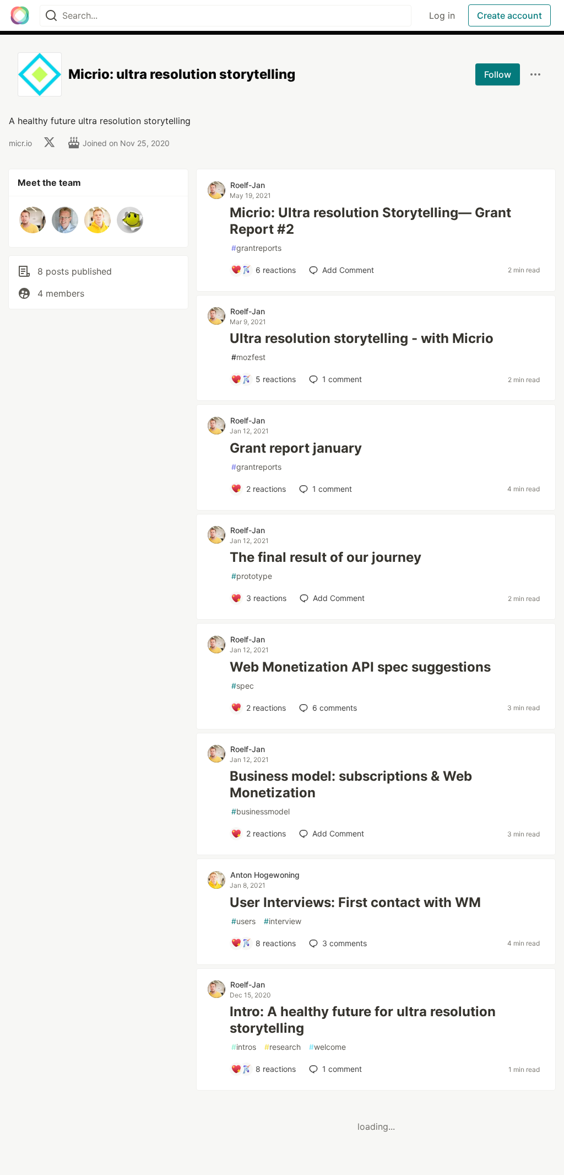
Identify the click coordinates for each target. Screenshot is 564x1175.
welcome (327, 1046)
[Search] (51, 16)
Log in (442, 15)
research (282, 1046)
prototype (251, 576)
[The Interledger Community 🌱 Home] (20, 15)
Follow (497, 74)
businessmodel (260, 811)
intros (243, 1046)
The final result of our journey (325, 557)
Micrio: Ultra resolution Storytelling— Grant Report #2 (370, 221)
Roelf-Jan (247, 185)
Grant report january (296, 448)
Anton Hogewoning (265, 874)
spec (242, 685)
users (243, 921)
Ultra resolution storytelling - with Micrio (362, 338)
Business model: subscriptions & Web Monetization (351, 784)
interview (282, 921)
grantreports (256, 248)
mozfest (248, 357)
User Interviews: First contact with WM (355, 902)
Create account (509, 15)
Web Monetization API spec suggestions (360, 667)
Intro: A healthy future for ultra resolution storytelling (363, 1020)
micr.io (20, 143)
